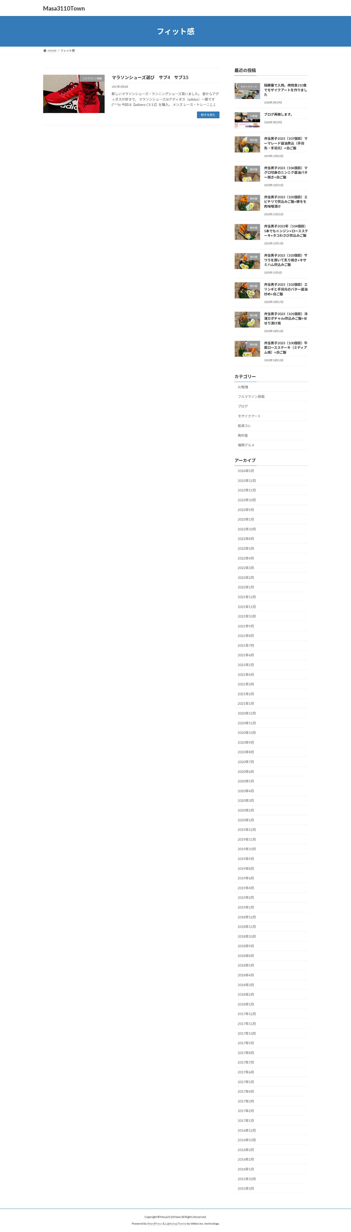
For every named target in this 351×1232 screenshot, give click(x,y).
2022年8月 (246, 539)
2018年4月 (246, 975)
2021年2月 (246, 694)
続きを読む (208, 115)
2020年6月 (246, 771)
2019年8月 (246, 868)
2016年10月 (247, 1140)
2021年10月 (247, 616)
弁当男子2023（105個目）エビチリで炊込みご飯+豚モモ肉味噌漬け (286, 201)
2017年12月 (247, 1014)
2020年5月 (246, 781)
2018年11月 (247, 927)
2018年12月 (247, 917)
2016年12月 (247, 1130)
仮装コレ (244, 426)
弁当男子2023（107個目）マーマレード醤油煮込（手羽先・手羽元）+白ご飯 (286, 143)
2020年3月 (246, 801)
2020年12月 (247, 713)
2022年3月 (246, 568)
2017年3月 (246, 1101)
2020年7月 (246, 762)
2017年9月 (246, 1043)
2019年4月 (246, 888)
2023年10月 (247, 500)
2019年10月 (247, 849)
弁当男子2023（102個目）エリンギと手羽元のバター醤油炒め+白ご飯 (286, 289)
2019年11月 (247, 839)
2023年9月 (246, 510)
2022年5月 (246, 548)
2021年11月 (247, 607)
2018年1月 (246, 1004)
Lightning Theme (176, 1224)
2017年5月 (246, 1082)
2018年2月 (246, 994)
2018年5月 (246, 965)
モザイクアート (249, 416)
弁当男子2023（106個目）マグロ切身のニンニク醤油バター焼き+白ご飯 (286, 172)
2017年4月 (246, 1091)
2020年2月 (246, 810)
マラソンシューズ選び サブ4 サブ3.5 (150, 77)
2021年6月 (246, 655)
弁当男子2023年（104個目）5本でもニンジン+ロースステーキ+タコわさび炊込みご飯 (286, 230)
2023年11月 (247, 490)
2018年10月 (247, 936)
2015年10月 (247, 1179)
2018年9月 (246, 946)
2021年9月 (246, 626)
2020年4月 (246, 791)
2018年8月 (246, 956)
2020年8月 (246, 752)
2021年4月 (246, 674)
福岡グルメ (246, 445)
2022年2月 (246, 578)
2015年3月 (246, 1188)
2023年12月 (247, 481)
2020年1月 (246, 820)
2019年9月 (246, 859)
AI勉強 (243, 387)
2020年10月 (247, 733)
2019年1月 (246, 907)
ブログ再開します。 (279, 114)
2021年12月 (247, 597)
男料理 (243, 435)
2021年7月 (246, 645)
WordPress (154, 1224)
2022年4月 (246, 558)
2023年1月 (246, 519)
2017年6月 (246, 1072)
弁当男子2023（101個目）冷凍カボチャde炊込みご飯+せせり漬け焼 (286, 318)
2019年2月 (246, 898)
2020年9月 (246, 742)
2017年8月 (246, 1053)
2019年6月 (246, 878)
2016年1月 (246, 1169)
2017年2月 (246, 1111)
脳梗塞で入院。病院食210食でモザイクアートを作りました (285, 90)
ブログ (243, 406)
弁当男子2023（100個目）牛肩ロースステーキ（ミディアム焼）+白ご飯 (286, 347)
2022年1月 (246, 587)
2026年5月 (246, 471)
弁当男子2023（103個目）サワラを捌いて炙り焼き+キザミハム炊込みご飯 (286, 260)
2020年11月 (247, 723)
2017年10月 (247, 1033)
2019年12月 (247, 830)
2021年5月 (246, 665)
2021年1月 (246, 704)
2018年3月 (246, 985)
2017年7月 (246, 1062)
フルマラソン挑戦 (251, 397)
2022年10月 (247, 529)
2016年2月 (246, 1159)
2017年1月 (246, 1121)
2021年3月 (246, 684)
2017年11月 (247, 1024)
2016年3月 (246, 1150)
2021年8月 (246, 636)
